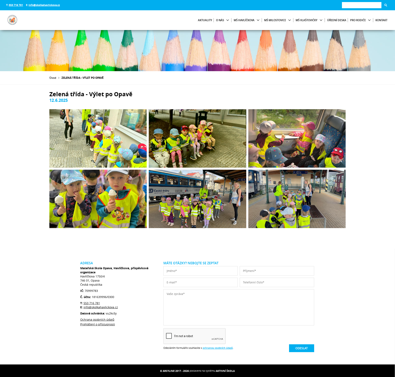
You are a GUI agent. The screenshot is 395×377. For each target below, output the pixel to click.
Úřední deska (336, 20)
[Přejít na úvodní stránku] (31, 20)
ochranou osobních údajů (218, 348)
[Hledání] (361, 5)
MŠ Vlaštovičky (306, 20)
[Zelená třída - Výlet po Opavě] (98, 138)
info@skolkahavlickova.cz (44, 5)
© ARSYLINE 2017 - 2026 (174, 371)
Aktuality (205, 20)
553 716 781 (16, 5)
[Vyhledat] (386, 5)
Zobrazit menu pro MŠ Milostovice (289, 20)
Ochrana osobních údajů (97, 319)
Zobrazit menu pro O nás (227, 20)
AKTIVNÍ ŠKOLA (225, 371)
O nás (220, 20)
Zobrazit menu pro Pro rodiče (369, 20)
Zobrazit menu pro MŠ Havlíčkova (258, 20)
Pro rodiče (358, 20)
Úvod (52, 78)
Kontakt (381, 20)
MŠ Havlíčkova (244, 20)
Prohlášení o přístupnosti (97, 324)
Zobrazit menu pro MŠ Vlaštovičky (321, 20)
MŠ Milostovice (275, 20)
